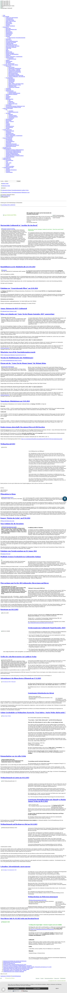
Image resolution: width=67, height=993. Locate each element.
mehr (57, 988)
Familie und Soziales (7, 129)
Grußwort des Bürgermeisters (12, 17)
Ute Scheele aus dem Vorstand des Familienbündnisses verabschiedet (17, 965)
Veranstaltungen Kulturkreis (11, 94)
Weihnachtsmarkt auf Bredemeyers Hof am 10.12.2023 (19, 824)
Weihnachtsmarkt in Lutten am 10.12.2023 (15, 777)
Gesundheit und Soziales (11, 42)
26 (15, 976)
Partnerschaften (9, 23)
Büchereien (10, 101)
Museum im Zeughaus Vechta (14, 84)
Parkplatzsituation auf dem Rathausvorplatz (12, 962)
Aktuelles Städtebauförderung (12, 153)
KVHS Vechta (11, 102)
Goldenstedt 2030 (6, 158)
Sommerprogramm (9, 57)
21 (10, 976)
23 (12, 976)
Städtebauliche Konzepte (11, 146)
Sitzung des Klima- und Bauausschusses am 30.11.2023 (14, 964)
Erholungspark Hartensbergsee (14, 68)
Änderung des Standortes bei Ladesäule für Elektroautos (14, 961)
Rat (6, 109)
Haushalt (7, 128)
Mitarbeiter (10, 114)
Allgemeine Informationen (11, 169)
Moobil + (8, 50)
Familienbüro (8, 132)
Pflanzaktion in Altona (8, 494)
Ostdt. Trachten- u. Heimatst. (14, 69)
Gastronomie (8, 89)
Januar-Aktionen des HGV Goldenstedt (14, 308)
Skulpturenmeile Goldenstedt (14, 70)
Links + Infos (8, 162)
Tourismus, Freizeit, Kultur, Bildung (10, 64)
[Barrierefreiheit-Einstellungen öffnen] (65, 499)
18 (7, 976)
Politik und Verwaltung (8, 108)
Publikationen (8, 104)
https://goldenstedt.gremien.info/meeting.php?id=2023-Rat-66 (40, 622)
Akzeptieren (36, 988)
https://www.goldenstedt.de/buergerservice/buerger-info (42, 929)
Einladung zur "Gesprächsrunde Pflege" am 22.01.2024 (19, 288)
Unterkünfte (8, 88)
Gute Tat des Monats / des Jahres (12, 45)
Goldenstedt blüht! (9, 43)
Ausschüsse (10, 110)
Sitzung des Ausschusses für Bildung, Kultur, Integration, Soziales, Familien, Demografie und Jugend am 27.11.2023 (27, 966)
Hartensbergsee (11, 80)
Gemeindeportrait (9, 18)
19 (8, 976)
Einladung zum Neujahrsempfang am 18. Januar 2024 (19, 551)
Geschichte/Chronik (10, 20)
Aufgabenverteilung (12, 115)
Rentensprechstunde (10, 53)
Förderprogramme (9, 160)
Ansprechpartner (9, 172)
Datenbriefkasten (9, 32)
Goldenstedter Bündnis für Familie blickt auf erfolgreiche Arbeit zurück (18, 968)
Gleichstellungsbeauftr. (13, 116)
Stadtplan (8, 60)
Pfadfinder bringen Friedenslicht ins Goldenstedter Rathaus (21, 556)
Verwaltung (8, 113)
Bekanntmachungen (10, 126)
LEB (9, 100)
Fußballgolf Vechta (12, 86)
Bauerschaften (9, 22)
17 (5, 976)
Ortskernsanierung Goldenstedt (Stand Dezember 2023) (46, 628)
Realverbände (8, 120)
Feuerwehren (8, 35)
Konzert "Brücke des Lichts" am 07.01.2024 (15, 518)
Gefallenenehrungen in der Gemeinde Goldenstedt (13, 971)
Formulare (8, 36)
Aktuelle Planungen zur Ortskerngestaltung (15, 155)
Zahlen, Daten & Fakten (11, 21)
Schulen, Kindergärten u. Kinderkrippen (14, 56)
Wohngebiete (8, 142)
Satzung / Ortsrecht (10, 121)
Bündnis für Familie (10, 130)
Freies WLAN (9, 40)
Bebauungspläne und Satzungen (12, 145)
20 (9, 976)
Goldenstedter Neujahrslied (11, 44)
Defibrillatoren (9, 34)
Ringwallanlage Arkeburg (13, 74)
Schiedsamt (8, 55)
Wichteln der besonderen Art (9, 963)
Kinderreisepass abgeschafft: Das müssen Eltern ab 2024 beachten (23, 427)
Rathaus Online (9, 51)
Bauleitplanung (9, 139)
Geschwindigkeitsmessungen (12, 41)
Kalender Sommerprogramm (14, 93)
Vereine (7, 95)
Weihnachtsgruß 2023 (8, 444)
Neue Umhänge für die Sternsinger (12, 523)
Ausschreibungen (9, 127)
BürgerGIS (8, 30)
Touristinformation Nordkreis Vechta (13, 107)
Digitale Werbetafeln (10, 156)
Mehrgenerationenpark (13, 73)
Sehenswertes (8, 66)
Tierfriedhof (8, 62)
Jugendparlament (9, 119)
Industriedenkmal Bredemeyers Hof (15, 75)
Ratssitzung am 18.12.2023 (9, 609)
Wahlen (7, 122)
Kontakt (7, 165)
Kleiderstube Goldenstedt (11, 47)
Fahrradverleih (11, 81)
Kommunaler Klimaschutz (11, 143)
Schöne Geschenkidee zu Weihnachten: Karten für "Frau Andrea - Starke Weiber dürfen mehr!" (33, 712)
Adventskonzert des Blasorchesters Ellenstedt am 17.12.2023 (21, 678)
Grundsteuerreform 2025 (8, 167)
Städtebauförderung (7, 148)
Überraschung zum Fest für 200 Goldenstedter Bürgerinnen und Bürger (25, 583)
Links (7, 49)
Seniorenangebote (9, 136)
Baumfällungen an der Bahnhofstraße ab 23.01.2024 (18, 267)
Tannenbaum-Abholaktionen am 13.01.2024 (15, 401)
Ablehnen (16, 988)
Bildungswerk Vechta (12, 103)
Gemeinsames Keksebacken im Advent (41, 693)
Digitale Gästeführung (10, 25)
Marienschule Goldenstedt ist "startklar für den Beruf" (19, 225)
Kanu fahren (11, 82)
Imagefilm (8, 24)
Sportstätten (8, 96)
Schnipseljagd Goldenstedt (13, 87)
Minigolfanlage (11, 79)
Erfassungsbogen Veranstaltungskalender (16, 37)
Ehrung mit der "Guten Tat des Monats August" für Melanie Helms (23, 363)
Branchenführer (9, 31)
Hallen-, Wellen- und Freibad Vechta (15, 83)
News (7, 161)
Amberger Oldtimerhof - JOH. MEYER (16, 76)
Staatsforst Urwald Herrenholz (14, 71)
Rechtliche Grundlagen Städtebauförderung (15, 149)
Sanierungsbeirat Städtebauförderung (13, 150)
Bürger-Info (8, 28)
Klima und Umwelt (7, 159)
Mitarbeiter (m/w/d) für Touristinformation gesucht (18, 352)
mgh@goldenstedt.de (5, 348)
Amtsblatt (8, 125)
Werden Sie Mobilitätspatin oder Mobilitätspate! (17, 358)
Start (4, 15)
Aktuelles (8, 168)
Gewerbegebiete (9, 140)
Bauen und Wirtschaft (7, 138)
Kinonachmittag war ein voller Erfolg (13, 756)
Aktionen (8, 163)
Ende (20, 976)
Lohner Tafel (8, 48)
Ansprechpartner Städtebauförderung (13, 152)
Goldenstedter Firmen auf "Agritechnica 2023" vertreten (14, 970)
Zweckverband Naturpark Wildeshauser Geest (15, 106)
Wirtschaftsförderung (10, 141)
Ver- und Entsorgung (10, 63)
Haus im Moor (11, 67)
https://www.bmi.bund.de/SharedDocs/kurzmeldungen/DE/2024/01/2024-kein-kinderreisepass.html (41, 438)
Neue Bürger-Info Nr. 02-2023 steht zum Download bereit (20, 918)
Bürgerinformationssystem (11, 29)
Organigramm (11, 117)
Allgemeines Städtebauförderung (12, 154)
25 (14, 976)
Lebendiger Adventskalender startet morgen (15, 866)
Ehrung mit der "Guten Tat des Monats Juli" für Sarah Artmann (16, 969)
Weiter (17, 976)
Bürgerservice (6, 27)
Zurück (3, 976)
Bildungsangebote (9, 99)
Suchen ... (3, 181)
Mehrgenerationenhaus (10, 134)
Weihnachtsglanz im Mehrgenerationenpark (43, 897)
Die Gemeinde (6, 16)
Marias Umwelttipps (10, 166)
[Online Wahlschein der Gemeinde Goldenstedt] (5, 185)
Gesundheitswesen (9, 133)
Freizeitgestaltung (9, 77)
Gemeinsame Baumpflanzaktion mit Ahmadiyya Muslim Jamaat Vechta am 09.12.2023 (47, 800)
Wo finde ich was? (7, 147)
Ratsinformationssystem (13, 112)
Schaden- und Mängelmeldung (12, 54)
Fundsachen (8, 38)
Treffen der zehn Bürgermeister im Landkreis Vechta (18, 656)
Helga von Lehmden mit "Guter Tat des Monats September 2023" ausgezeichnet (27, 314)
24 (13, 976)
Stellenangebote (9, 61)
